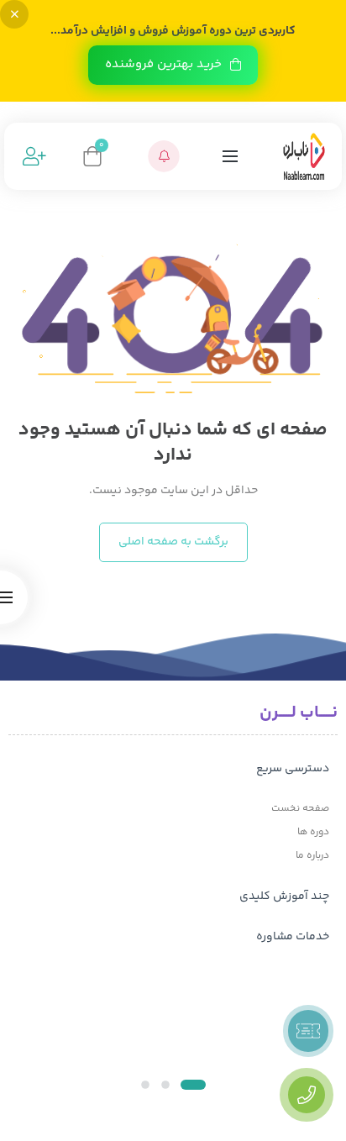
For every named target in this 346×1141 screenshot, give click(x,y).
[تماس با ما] (306, 1095)
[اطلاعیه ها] (164, 156)
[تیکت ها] (308, 1031)
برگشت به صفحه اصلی (173, 542)
